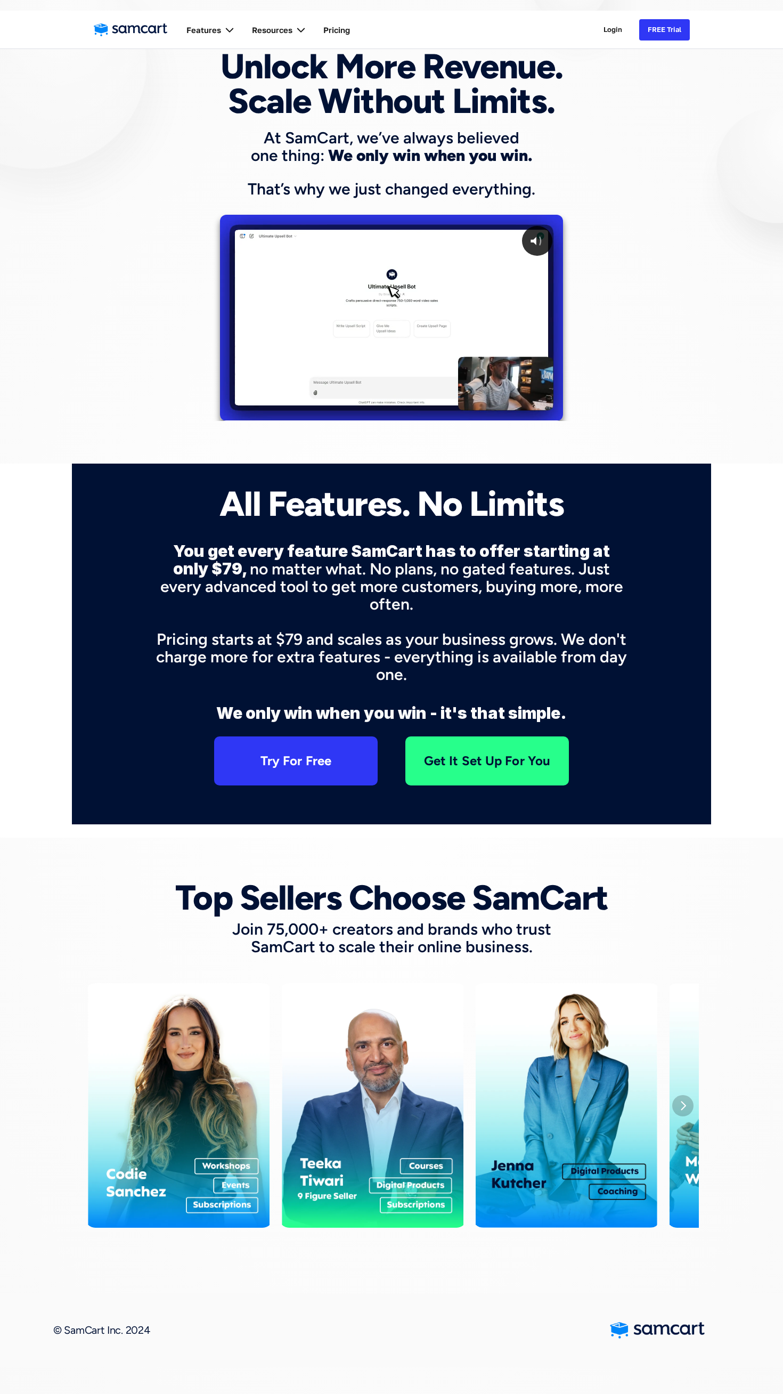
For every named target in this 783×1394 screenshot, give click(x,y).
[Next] (683, 1105)
